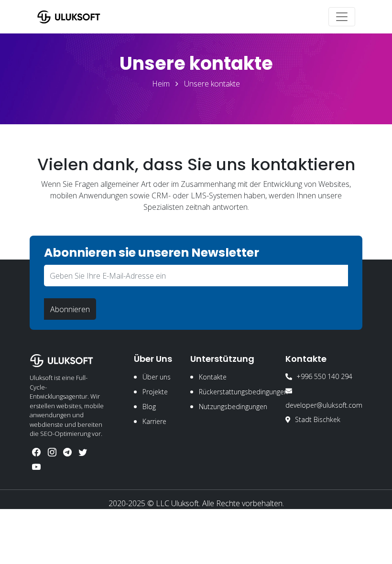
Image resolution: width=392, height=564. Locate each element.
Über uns (156, 376)
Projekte (155, 391)
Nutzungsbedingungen (233, 406)
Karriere (154, 421)
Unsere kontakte (212, 83)
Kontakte (213, 376)
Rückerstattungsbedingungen (243, 391)
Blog (149, 406)
